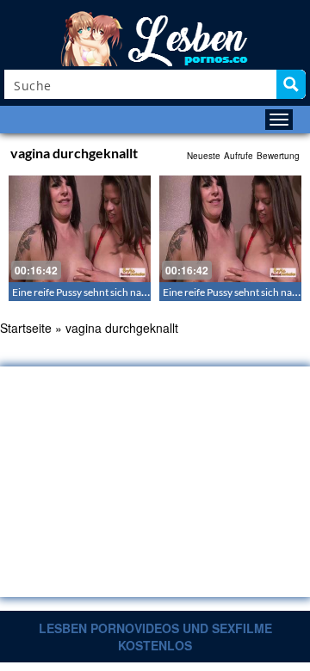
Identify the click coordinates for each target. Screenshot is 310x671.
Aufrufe (238, 156)
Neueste (203, 156)
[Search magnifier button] (291, 84)
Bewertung (278, 156)
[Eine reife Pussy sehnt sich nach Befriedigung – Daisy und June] (80, 228)
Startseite (26, 327)
